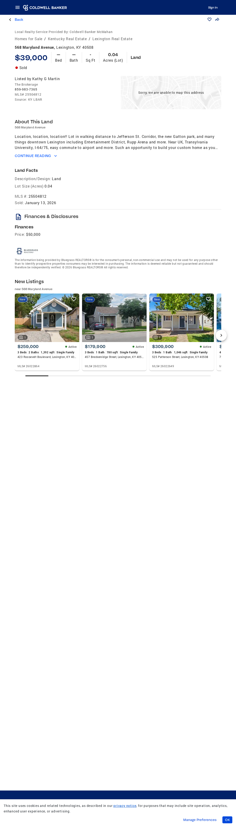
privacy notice (124, 805)
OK (227, 820)
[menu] (19, 7)
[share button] (217, 19)
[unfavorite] (73, 299)
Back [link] (19, 19)
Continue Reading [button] (33, 156)
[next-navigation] (221, 335)
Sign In (213, 7)
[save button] (209, 19)
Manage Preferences (200, 820)
